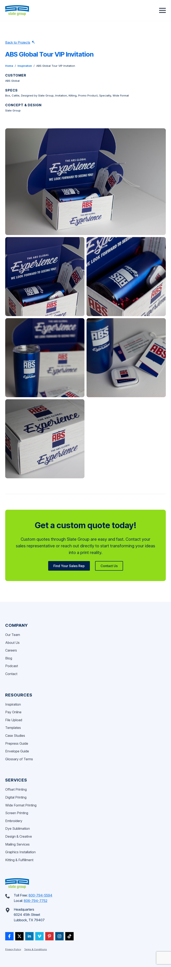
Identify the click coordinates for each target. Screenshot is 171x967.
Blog (8, 658)
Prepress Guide (16, 743)
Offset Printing (16, 789)
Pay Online (13, 712)
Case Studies (15, 735)
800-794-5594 (40, 895)
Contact (11, 674)
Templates (13, 728)
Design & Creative (18, 836)
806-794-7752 (35, 901)
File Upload (13, 720)
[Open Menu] (162, 10)
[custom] (9, 936)
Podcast (11, 666)
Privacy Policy (13, 949)
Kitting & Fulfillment (19, 860)
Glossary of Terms (19, 759)
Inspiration (25, 65)
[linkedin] (29, 936)
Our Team (12, 635)
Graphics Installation (20, 852)
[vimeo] (39, 936)
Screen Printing (16, 813)
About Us (12, 643)
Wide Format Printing (20, 805)
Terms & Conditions (35, 949)
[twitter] (19, 936)
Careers (11, 650)
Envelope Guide (17, 751)
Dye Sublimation (17, 828)
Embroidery (13, 821)
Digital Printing (15, 797)
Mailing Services (17, 844)
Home (9, 65)
